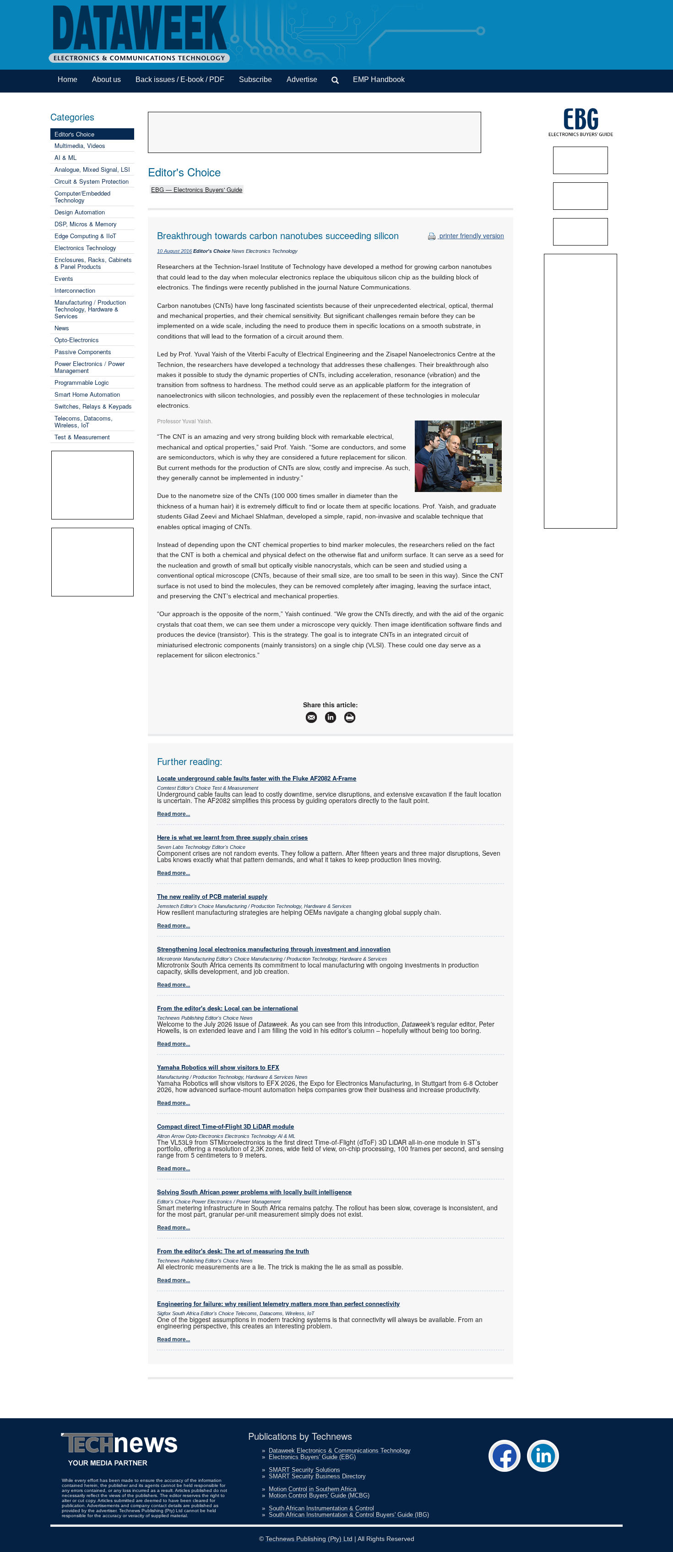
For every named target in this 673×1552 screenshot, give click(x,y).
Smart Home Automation (87, 394)
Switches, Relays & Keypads (93, 406)
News (61, 327)
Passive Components (82, 351)
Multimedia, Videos (79, 145)
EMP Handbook (379, 79)
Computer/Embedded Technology (82, 196)
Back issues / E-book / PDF (180, 79)
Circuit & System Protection (91, 181)
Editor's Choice (74, 134)
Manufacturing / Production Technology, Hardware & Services (90, 309)
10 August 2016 (174, 251)
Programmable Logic (81, 382)
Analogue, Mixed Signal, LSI (92, 169)
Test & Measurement (82, 436)
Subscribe (255, 79)
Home (67, 79)
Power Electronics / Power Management (89, 367)
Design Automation (79, 212)
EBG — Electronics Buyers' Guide (196, 189)
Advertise (302, 79)
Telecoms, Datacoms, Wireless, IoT (83, 421)
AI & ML (65, 157)
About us (106, 79)
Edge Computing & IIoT (85, 235)
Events (63, 278)
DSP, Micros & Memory (85, 223)
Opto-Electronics (76, 339)
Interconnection (74, 290)
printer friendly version (471, 235)
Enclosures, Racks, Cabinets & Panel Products (93, 263)
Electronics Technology (85, 247)
